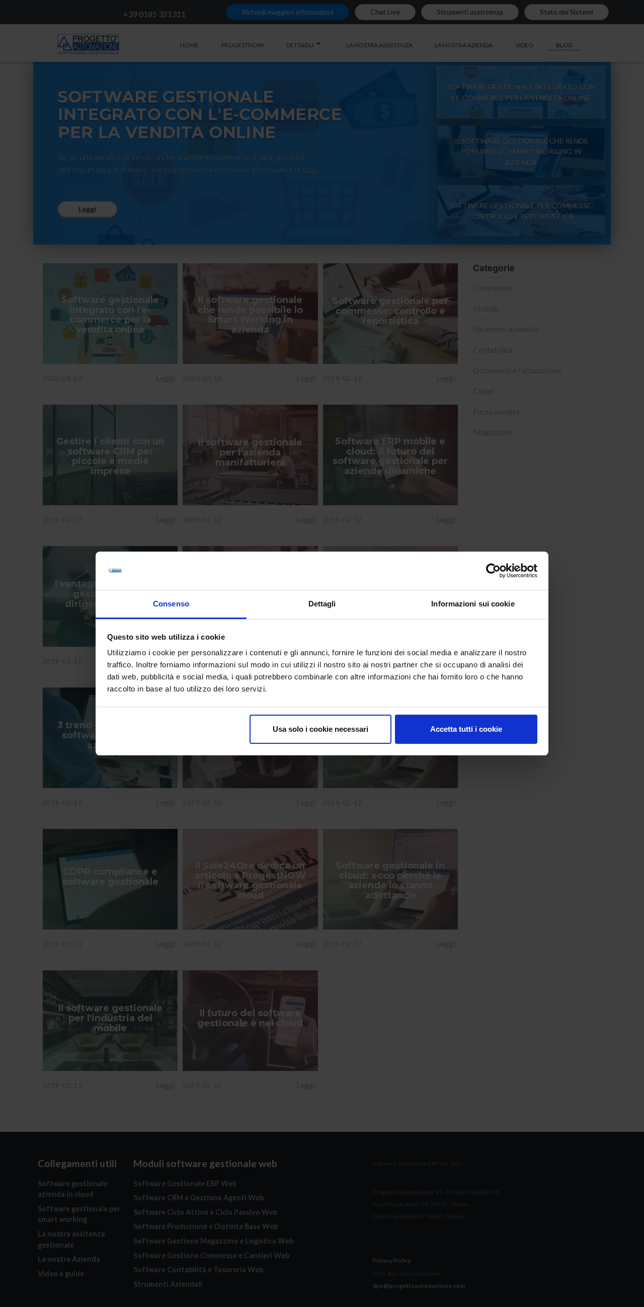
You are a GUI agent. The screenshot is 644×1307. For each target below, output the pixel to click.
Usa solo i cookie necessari (320, 729)
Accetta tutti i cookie (466, 729)
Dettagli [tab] (322, 603)
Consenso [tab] (171, 603)
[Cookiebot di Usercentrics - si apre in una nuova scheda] (493, 570)
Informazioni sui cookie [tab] (472, 603)
